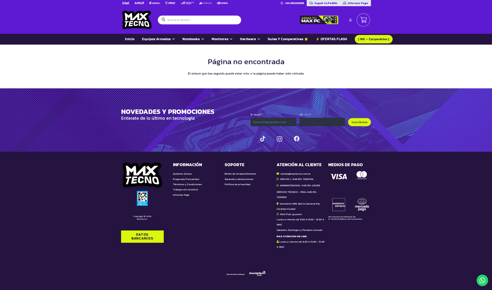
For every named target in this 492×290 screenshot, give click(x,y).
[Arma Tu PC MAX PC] (319, 20)
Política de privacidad (237, 184)
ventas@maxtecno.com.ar (295, 174)
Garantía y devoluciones (239, 179)
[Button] (350, 20)
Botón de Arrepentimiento (240, 174)
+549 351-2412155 (310, 185)
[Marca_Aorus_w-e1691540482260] (154, 3)
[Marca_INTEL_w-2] (125, 3)
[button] (482, 280)
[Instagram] (279, 139)
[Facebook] (297, 139)
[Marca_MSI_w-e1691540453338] (170, 3)
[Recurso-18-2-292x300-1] (349, 191)
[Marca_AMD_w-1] (139, 3)
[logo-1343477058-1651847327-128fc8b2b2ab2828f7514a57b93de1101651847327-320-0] (137, 20)
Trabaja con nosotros (185, 189)
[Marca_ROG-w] (187, 3)
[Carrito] (363, 20)
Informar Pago (181, 195)
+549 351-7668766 (302, 179)
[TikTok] (262, 139)
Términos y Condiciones (187, 184)
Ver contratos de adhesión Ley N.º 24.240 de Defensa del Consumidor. (345, 217)
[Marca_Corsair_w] (205, 3)
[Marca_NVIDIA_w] (222, 3)
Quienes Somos (182, 174)
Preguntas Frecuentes (186, 179)
